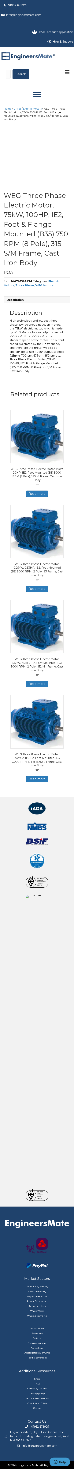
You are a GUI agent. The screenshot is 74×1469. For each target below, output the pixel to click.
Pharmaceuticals (37, 1342)
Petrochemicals (37, 1306)
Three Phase (24, 285)
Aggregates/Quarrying (37, 1352)
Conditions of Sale (37, 1403)
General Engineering (37, 1286)
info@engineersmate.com (23, 15)
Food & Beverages (37, 1357)
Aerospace (37, 1333)
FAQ (37, 1383)
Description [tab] (15, 300)
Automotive (37, 1328)
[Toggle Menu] (37, 94)
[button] (21, 74)
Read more (37, 494)
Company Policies (37, 1388)
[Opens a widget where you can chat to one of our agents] (59, 1462)
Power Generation (37, 1301)
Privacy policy (37, 1393)
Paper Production (37, 1296)
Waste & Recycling (37, 1315)
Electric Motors (32, 108)
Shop (37, 1378)
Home (8, 108)
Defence (37, 1338)
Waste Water (37, 1310)
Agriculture (37, 1347)
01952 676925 (18, 5)
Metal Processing (37, 1291)
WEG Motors (44, 285)
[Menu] (67, 72)
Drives (17, 108)
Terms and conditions (37, 1398)
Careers (37, 1408)
